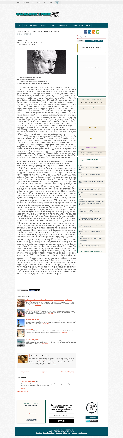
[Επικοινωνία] (97, 32)
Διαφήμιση (74, 433)
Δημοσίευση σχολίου (22, 391)
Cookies (72, 431)
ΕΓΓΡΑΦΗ (61, 421)
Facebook (32, 290)
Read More (38, 305)
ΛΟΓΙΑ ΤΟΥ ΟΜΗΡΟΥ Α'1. (32, 339)
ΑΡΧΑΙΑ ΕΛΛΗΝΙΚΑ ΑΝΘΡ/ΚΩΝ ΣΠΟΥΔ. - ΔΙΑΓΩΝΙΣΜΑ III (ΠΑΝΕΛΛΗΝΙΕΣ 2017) (90, 188)
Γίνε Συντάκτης (83, 433)
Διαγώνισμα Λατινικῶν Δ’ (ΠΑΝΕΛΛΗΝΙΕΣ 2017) (90, 168)
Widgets (56, 431)
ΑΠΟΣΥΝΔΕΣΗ (48, 2)
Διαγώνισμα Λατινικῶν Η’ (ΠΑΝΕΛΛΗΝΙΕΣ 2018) (90, 232)
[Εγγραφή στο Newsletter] (93, 32)
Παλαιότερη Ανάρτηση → (68, 371)
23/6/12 (23, 388)
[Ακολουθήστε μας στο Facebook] (85, 32)
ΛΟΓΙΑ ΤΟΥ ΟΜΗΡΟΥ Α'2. (32, 319)
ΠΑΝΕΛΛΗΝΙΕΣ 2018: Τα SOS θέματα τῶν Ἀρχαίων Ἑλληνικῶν (90, 239)
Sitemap (51, 431)
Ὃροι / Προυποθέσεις (49, 433)
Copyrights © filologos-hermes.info (91, 154)
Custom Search (64, 431)
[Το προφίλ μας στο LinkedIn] (89, 32)
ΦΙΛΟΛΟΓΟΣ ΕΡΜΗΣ (66, 430)
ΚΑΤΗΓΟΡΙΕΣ (90, 40)
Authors (26, 2)
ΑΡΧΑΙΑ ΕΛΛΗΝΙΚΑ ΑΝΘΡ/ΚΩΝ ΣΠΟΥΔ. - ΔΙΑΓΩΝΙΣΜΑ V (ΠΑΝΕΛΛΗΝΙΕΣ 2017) (90, 246)
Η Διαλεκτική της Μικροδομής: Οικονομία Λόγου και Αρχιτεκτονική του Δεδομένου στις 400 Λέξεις (91, 203)
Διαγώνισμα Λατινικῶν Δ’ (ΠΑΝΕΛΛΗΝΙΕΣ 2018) (90, 195)
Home (18, 2)
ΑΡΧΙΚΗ (81, 40)
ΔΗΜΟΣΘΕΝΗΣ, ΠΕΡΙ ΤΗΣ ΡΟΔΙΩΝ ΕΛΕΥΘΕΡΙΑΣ (39, 31)
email (54, 364)
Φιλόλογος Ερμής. (40, 360)
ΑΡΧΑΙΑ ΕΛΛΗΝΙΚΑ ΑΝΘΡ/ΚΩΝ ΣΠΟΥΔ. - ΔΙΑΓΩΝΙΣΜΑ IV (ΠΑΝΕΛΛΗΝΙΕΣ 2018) (90, 218)
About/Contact (36, 2)
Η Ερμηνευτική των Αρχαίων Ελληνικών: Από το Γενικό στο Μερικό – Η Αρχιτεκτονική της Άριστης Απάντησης (91, 211)
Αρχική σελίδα (45, 371)
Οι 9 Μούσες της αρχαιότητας (33, 309)
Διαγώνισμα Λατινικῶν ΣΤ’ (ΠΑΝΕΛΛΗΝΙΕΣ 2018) (91, 182)
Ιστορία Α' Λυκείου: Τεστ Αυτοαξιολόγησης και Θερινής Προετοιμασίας (91, 225)
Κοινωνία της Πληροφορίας (63, 433)
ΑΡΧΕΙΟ (99, 40)
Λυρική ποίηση (29, 329)
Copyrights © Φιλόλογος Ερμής (31, 420)
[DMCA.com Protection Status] (22, 290)
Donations (39, 433)
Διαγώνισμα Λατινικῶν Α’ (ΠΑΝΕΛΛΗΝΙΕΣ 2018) (90, 175)
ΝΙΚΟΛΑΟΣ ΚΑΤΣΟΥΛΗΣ (28, 381)
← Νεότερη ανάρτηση (23, 371)
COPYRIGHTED (92, 417)
